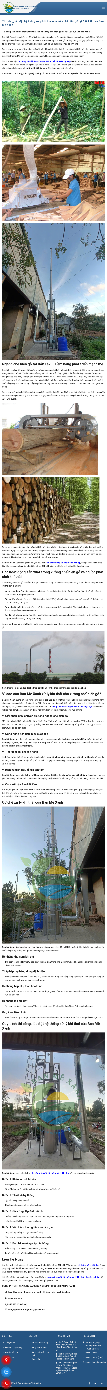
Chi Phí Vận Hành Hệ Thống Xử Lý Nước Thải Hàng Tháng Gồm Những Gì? (66, 1346)
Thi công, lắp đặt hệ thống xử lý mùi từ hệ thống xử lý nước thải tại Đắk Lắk (49, 688)
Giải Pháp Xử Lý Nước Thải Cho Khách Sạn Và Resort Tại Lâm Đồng (66, 1356)
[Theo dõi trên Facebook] (89, 1383)
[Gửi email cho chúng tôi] (102, 1383)
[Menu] (103, 7)
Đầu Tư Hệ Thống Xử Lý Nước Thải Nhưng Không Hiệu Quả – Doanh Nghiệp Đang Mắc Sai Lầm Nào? (66, 1368)
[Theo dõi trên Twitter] (95, 1383)
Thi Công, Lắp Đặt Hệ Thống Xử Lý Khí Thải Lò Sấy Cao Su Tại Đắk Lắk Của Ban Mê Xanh (56, 73)
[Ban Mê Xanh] (8, 7)
